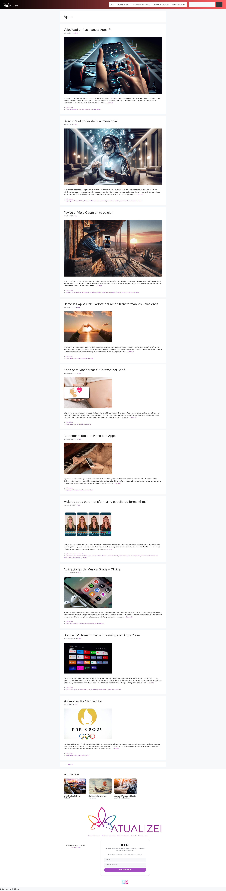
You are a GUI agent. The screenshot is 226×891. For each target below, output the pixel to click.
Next (70, 764)
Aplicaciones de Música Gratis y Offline (92, 569)
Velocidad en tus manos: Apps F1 (88, 29)
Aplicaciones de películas (89, 292)
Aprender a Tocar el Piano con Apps (90, 436)
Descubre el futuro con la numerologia (95, 201)
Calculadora (85, 358)
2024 (67, 755)
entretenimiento (82, 689)
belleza (94, 555)
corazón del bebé (79, 424)
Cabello (99, 555)
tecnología (112, 689)
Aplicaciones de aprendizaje (141, 4)
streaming (91, 623)
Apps (67, 109)
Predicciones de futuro (135, 201)
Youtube (118, 689)
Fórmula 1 (93, 109)
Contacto (134, 836)
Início (112, 4)
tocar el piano (89, 490)
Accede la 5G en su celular (73, 292)
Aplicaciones (69, 107)
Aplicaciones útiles (123, 4)
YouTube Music (99, 623)
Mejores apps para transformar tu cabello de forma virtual (105, 501)
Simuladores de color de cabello (77, 557)
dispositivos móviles (113, 201)
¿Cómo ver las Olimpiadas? (83, 701)
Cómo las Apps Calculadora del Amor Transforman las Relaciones (111, 304)
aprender (72, 490)
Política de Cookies (123, 836)
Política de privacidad (108, 836)
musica (82, 490)
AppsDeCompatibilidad (76, 201)
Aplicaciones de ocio (178, 4)
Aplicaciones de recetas (161, 4)
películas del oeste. (133, 292)
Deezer (71, 623)
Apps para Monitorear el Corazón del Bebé (94, 370)
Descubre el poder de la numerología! (91, 121)
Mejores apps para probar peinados (129, 555)
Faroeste (124, 292)
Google (90, 689)
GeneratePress (75, 847)
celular (91, 358)
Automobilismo (73, 109)
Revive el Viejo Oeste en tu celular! (88, 212)
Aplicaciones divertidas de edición (107, 292)
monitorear (88, 424)
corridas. (81, 109)
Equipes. (87, 109)
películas (95, 689)
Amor (67, 358)
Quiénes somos (143, 836)
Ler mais (110, 103)
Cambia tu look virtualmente (110, 555)
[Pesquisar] (219, 4)
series (100, 689)
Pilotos (99, 109)
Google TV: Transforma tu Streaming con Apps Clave (102, 635)
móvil (87, 755)
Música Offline (78, 623)
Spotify (85, 623)
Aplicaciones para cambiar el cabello (76, 555)
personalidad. (124, 201)
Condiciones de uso (94, 836)
